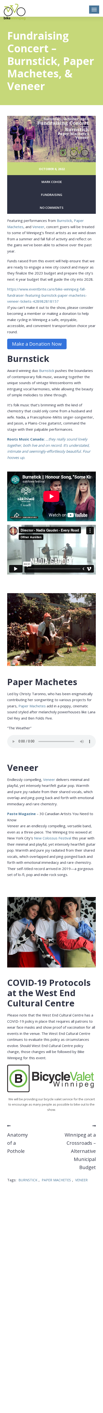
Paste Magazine (21, 813)
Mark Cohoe (51, 182)
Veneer (38, 226)
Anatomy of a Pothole (17, 1143)
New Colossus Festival (52, 838)
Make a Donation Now (37, 344)
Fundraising (51, 195)
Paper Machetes (32, 706)
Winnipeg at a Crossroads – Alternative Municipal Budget (80, 1151)
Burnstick (64, 220)
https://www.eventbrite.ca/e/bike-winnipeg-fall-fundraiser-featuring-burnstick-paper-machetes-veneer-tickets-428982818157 (47, 295)
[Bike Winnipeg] (14, 12)
